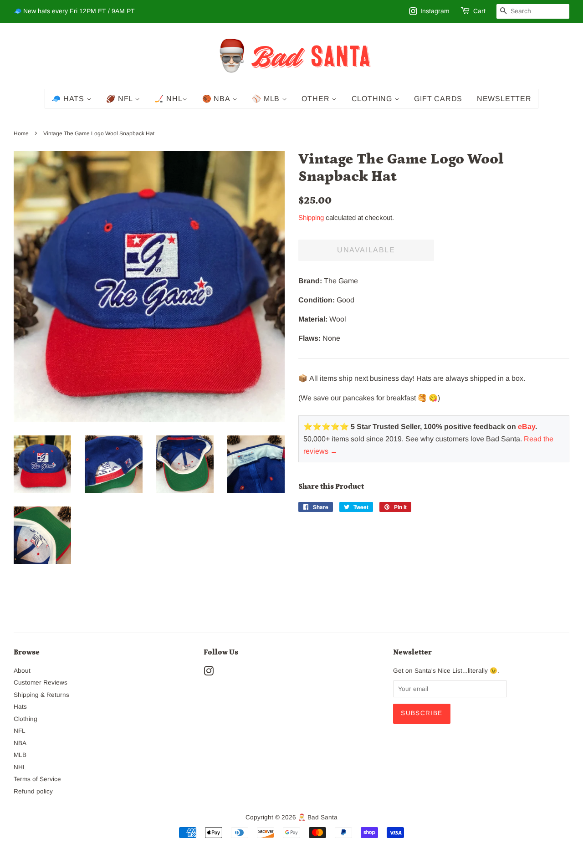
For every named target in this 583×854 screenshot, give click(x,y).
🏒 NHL (168, 98)
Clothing (373, 98)
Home (21, 133)
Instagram (435, 11)
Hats (20, 706)
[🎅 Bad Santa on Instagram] (209, 673)
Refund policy (33, 791)
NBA (20, 743)
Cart (479, 11)
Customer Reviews (40, 682)
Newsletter (504, 98)
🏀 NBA (217, 98)
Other (317, 98)
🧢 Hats (69, 98)
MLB (20, 755)
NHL (20, 767)
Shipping (311, 217)
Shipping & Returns (41, 694)
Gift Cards (438, 98)
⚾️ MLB (267, 98)
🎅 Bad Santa (318, 817)
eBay (526, 426)
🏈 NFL (120, 98)
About (22, 670)
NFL (20, 730)
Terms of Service (37, 779)
